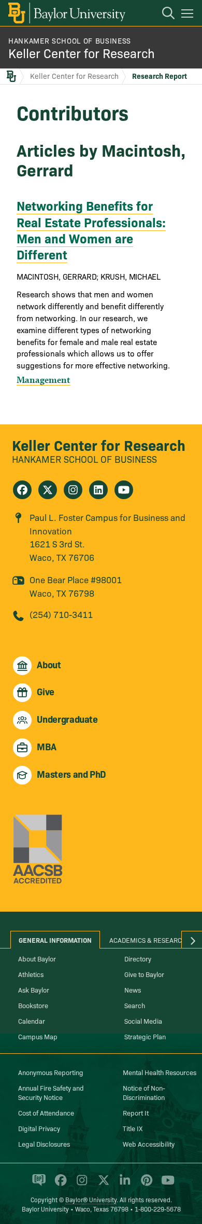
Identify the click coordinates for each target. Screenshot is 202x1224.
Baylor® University (91, 1199)
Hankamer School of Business (69, 40)
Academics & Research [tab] (147, 939)
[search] (163, 14)
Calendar (31, 1020)
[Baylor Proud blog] (37, 1184)
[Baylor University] (66, 13)
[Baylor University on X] (101, 1184)
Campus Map (37, 1036)
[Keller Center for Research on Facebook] (22, 489)
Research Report (159, 76)
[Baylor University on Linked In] (123, 1184)
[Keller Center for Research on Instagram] (73, 489)
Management (43, 379)
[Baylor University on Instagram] (80, 1184)
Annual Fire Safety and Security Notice (51, 1092)
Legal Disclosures (44, 1143)
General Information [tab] (55, 939)
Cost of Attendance (46, 1112)
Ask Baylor (33, 989)
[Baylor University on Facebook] (58, 1184)
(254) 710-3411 (61, 614)
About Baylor (37, 958)
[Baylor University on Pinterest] (144, 1184)
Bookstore (33, 1005)
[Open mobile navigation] (188, 15)
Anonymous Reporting (50, 1072)
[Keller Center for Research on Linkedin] (98, 489)
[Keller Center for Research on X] (47, 489)
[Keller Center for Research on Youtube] (123, 489)
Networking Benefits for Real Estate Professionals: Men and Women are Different (91, 230)
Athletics (31, 974)
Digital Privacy (39, 1128)
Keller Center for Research (81, 52)
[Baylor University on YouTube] (165, 1184)
